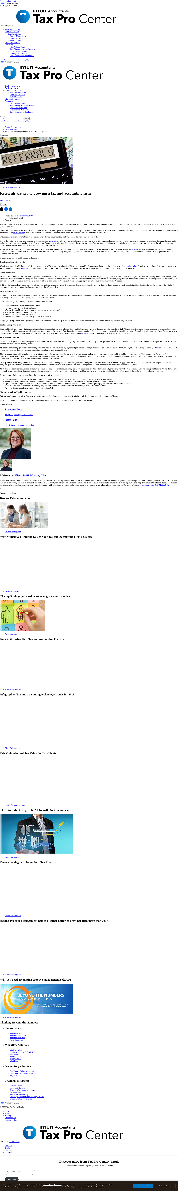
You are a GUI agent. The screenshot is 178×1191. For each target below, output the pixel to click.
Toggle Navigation (10, 6)
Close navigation (6, 25)
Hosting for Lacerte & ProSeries (22, 1052)
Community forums (17, 1088)
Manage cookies (11, 1120)
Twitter (7, 1148)
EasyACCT (14, 1075)
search (2, 116)
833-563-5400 (14, 1142)
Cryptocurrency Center (18, 51)
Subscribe (12, 1180)
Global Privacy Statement (52, 1185)
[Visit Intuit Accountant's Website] (13, 3)
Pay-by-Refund (15, 1059)
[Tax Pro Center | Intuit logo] (66, 25)
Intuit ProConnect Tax (18, 1035)
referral (53, 241)
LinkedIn (8, 1152)
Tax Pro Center (15, 1092)
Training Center (16, 1086)
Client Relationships (12, 43)
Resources (9, 45)
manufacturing (24, 268)
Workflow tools (16, 40)
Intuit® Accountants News (15, 805)
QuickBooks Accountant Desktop (22, 1073)
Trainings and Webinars (19, 53)
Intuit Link (14, 1061)
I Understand (143, 1186)
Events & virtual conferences (21, 1099)
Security (8, 1115)
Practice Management (13, 34)
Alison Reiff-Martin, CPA (23, 216)
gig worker (132, 266)
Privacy (8, 1113)
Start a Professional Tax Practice (22, 56)
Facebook (8, 1146)
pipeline (135, 249)
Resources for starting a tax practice (23, 1090)
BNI (156, 348)
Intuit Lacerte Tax (16, 1033)
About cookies (10, 1118)
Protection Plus (15, 1057)
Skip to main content (8, 1)
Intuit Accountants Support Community (13, 60)
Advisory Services (12, 32)
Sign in (28, 60)
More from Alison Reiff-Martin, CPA (154, 485)
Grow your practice (17, 38)
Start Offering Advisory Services (22, 49)
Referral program (16, 1040)
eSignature (14, 1054)
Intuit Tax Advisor (17, 1050)
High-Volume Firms (17, 47)
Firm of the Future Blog (19, 1094)
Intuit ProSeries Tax (17, 1038)
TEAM (164, 348)
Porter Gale (86, 333)
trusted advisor (18, 233)
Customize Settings (165, 1186)
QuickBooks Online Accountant (22, 1071)
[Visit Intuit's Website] (3, 3)
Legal (7, 1111)
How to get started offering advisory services (27, 1097)
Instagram (8, 1150)
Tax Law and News (12, 30)
